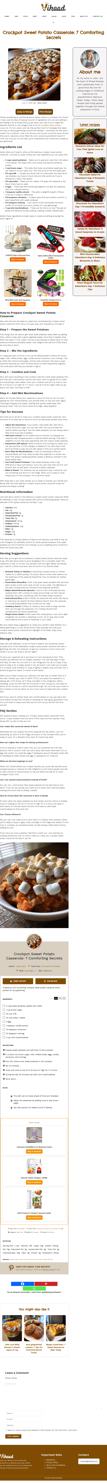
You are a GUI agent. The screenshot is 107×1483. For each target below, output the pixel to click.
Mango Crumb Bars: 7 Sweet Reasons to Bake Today (56, 1347)
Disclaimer (50, 1460)
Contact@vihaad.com (88, 1461)
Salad (54, 16)
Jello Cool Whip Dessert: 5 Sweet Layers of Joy (12, 1347)
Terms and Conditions (55, 1465)
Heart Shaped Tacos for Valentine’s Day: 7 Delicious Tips (90, 286)
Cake (16, 16)
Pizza (25, 16)
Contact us (98, 16)
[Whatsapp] (34, 1288)
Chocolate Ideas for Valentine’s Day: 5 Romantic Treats (90, 178)
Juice (64, 16)
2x (60, 998)
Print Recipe (45, 112)
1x (56, 998)
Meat (35, 16)
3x (64, 998)
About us (84, 16)
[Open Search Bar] (53, 22)
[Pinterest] (45, 1284)
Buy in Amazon (17, 259)
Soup (44, 16)
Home (7, 16)
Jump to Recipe (24, 112)
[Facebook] (22, 1284)
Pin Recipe (52, 981)
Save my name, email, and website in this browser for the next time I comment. (42, 1430)
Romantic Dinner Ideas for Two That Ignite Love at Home (90, 149)
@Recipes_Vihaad (48, 1269)
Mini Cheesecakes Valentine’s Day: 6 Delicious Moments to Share (90, 257)
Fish (73, 16)
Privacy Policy (52, 1462)
